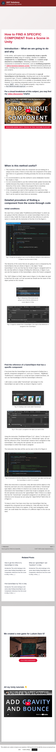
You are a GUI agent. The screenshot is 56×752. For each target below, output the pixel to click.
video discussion (15, 94)
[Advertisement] (28, 17)
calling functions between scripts (18, 66)
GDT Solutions (12, 2)
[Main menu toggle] (40, 3)
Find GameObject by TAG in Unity (16, 583)
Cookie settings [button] (26, 749)
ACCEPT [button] (34, 749)
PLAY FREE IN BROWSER (28, 660)
